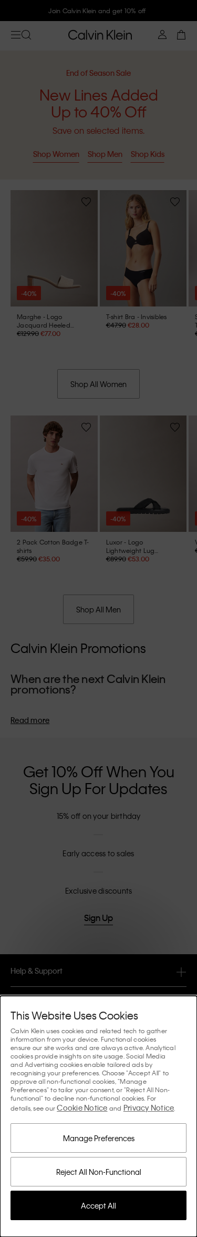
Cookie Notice (82, 1107)
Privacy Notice (148, 1107)
